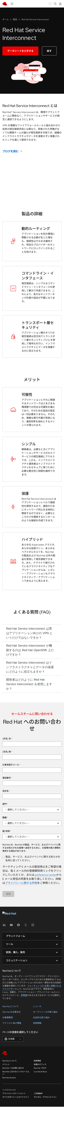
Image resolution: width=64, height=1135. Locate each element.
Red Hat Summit (9, 1077)
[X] (25, 926)
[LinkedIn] (4, 926)
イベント (6, 1064)
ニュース (37, 1006)
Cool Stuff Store (40, 1071)
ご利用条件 (38, 1093)
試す (49, 51)
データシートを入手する (20, 51)
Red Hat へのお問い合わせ (13, 1068)
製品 (15, 19)
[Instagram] (33, 926)
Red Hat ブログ (40, 1068)
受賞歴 (24, 995)
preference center (45, 875)
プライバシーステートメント (13, 1093)
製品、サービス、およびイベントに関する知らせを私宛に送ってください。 (33, 858)
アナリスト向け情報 (11, 1023)
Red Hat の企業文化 (11, 1012)
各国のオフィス (40, 1064)
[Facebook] (18, 926)
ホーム (5, 19)
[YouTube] (11, 926)
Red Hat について (10, 1006)
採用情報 (37, 1023)
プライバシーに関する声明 (21, 883)
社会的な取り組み (41, 1017)
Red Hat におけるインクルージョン (15, 1072)
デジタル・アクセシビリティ (45, 1097)
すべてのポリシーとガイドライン (15, 1097)
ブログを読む (10, 151)
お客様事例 (7, 1017)
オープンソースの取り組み (45, 1012)
